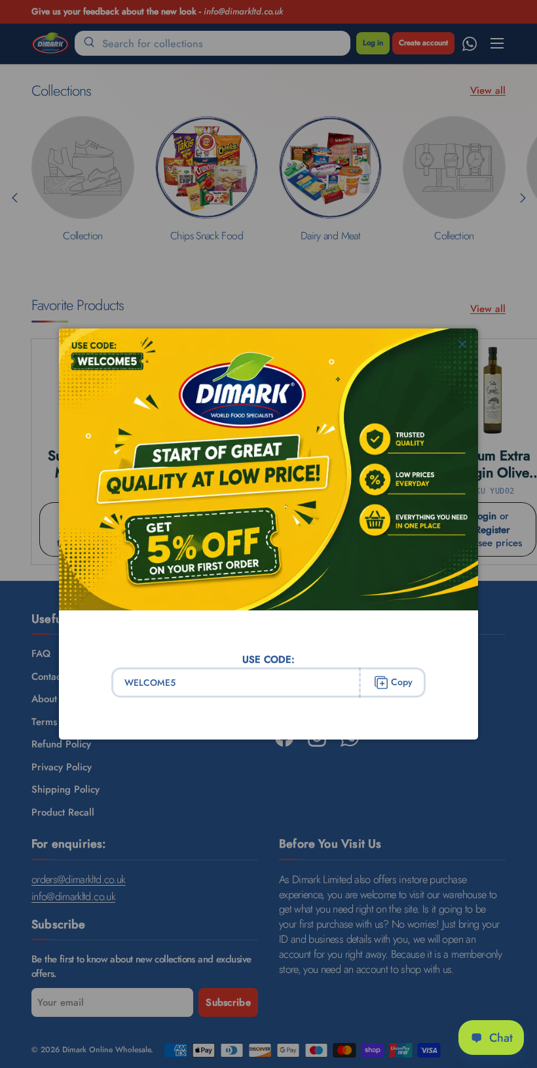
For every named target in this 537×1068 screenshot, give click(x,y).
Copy (402, 681)
